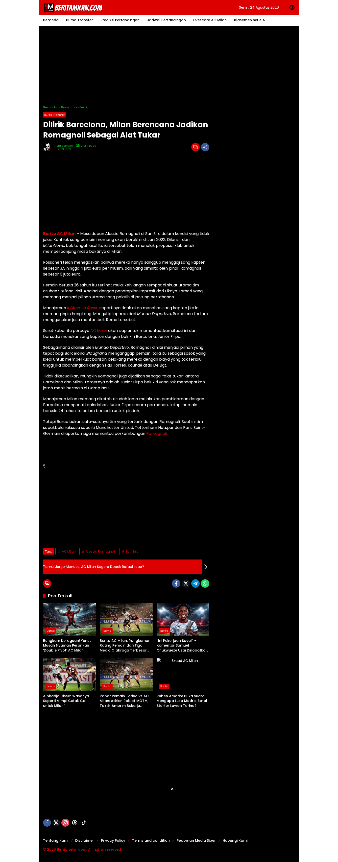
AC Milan (98, 330)
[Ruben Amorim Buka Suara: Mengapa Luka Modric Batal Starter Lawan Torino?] (183, 674)
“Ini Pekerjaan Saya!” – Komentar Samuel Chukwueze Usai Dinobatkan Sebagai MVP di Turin (182, 645)
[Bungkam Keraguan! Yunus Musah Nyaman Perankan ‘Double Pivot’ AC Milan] (69, 619)
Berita (51, 631)
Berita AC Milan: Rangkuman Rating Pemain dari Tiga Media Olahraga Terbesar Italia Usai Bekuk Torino (125, 645)
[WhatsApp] (205, 583)
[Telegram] (195, 583)
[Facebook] (176, 583)
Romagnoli (156, 433)
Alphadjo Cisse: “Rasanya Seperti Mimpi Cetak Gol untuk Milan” (66, 701)
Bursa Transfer (54, 115)
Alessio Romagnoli (101, 551)
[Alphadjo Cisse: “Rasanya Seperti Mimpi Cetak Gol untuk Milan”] (69, 674)
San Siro (132, 551)
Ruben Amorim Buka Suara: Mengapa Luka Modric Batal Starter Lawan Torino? (182, 701)
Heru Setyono (63, 145)
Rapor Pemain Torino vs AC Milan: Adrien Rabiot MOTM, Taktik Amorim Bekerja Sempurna (124, 701)
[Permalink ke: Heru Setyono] (48, 147)
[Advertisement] (169, 65)
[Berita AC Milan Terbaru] (74, 7)
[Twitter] (186, 583)
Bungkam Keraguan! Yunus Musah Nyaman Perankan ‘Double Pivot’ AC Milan (67, 645)
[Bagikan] (205, 147)
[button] (292, 7)
